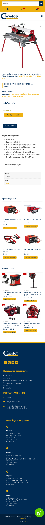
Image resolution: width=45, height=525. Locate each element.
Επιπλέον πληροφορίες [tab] (13, 165)
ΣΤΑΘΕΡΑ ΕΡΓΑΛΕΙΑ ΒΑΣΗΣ (20, 74)
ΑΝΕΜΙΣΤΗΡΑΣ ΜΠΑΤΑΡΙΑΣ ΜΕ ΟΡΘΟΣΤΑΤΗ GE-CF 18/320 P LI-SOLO (32, 294)
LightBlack (26, 522)
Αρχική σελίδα (6, 74)
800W (7, 183)
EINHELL (11, 94)
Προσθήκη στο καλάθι (13, 115)
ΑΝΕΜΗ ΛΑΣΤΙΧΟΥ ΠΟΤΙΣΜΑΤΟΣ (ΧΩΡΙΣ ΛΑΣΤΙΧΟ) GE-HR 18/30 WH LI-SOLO (12, 325)
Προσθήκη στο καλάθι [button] (9, 228)
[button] (41, 27)
